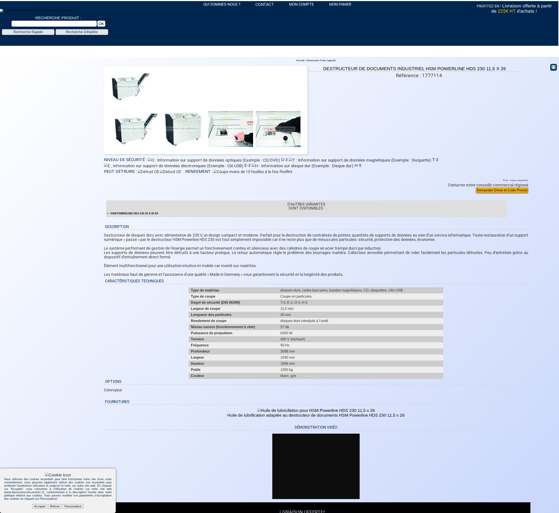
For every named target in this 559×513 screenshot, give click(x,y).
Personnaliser (73, 506)
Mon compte (301, 4)
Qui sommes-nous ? (221, 4)
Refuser (55, 506)
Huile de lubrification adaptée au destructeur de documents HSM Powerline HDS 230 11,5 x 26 (316, 415)
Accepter (39, 506)
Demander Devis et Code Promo (502, 190)
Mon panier (340, 4)
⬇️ (553, 67)
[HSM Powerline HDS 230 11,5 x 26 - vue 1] (130, 104)
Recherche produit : (58, 18)
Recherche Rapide (28, 32)
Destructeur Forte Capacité (321, 60)
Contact (264, 4)
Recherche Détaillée (82, 32)
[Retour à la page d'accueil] (279, 40)
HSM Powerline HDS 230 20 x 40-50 (134, 213)
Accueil (300, 60)
